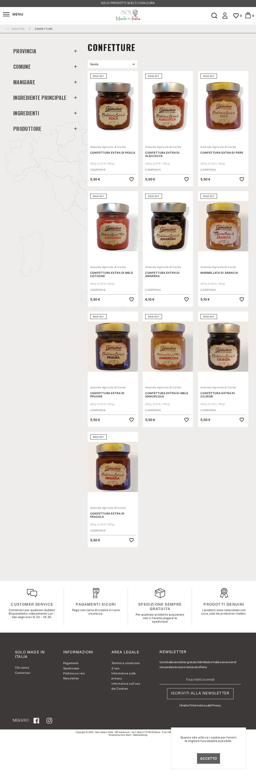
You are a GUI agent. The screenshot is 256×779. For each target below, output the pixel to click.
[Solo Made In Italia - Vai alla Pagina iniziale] (128, 15)
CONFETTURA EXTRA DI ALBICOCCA (162, 154)
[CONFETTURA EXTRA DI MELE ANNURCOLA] (168, 347)
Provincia (24, 51)
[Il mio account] (225, 17)
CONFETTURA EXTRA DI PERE (221, 152)
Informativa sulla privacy (124, 676)
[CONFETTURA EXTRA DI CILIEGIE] (223, 347)
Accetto (208, 758)
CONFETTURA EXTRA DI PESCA (112, 152)
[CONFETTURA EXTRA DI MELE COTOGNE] (113, 226)
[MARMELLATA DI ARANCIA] (223, 226)
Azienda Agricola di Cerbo (108, 147)
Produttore (27, 128)
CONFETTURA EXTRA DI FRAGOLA (107, 515)
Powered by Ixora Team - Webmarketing (128, 734)
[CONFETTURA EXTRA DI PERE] (223, 106)
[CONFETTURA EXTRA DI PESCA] (113, 106)
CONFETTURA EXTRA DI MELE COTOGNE (111, 274)
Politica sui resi (74, 673)
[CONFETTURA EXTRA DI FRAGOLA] (113, 467)
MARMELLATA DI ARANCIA (219, 273)
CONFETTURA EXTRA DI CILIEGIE (217, 395)
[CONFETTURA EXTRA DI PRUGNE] (113, 347)
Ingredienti (26, 113)
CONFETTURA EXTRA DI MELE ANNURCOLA (166, 395)
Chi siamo (22, 667)
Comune (21, 66)
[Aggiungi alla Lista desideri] (132, 179)
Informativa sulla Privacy (205, 705)
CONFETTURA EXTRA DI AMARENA (162, 274)
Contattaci (22, 673)
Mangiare (24, 82)
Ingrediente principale (39, 97)
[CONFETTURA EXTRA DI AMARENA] (168, 226)
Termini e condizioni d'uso (126, 665)
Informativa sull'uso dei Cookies (126, 686)
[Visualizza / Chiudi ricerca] (214, 16)
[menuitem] (13, 15)
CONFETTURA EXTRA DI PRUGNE (107, 395)
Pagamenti (71, 663)
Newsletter (71, 678)
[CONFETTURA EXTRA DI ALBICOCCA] (168, 106)
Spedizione (71, 668)
